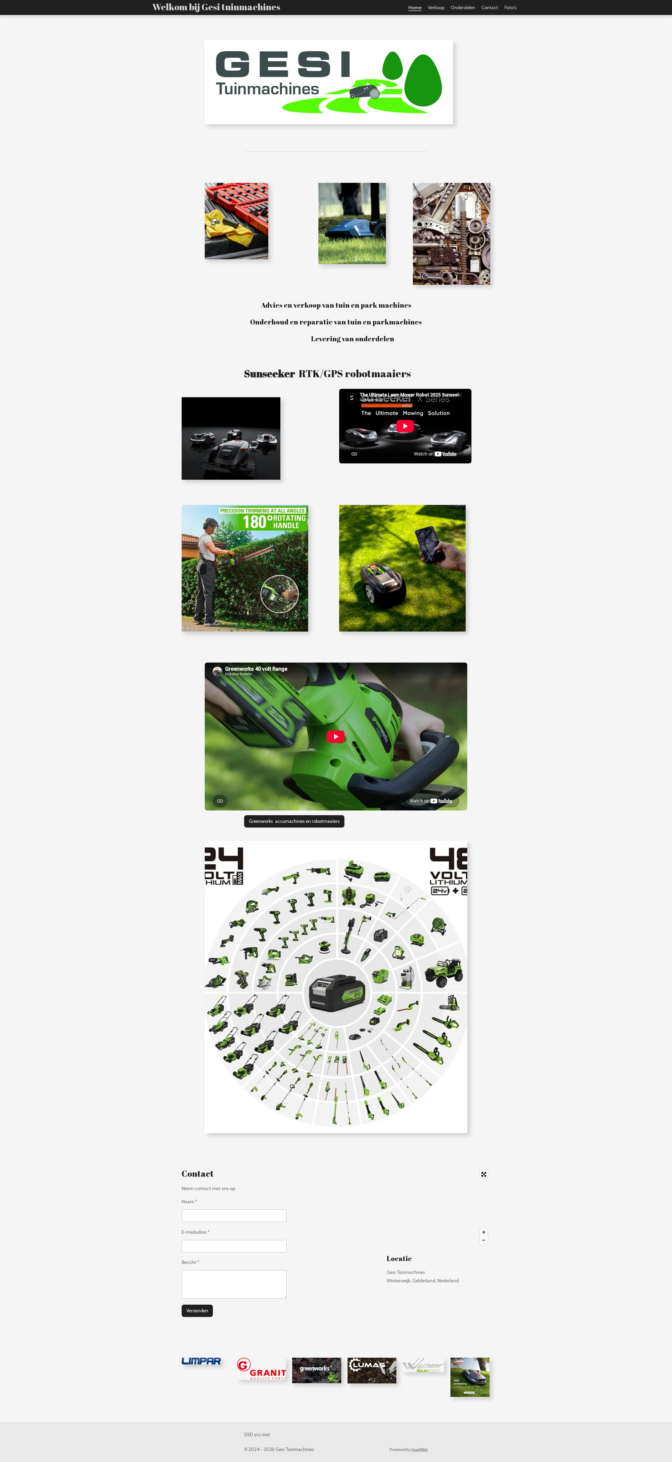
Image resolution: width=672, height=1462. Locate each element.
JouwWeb (420, 1449)
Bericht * (190, 1262)
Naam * (189, 1202)
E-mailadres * (195, 1232)
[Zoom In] (484, 1232)
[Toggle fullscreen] (484, 1174)
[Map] (438, 1207)
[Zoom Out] (484, 1240)
